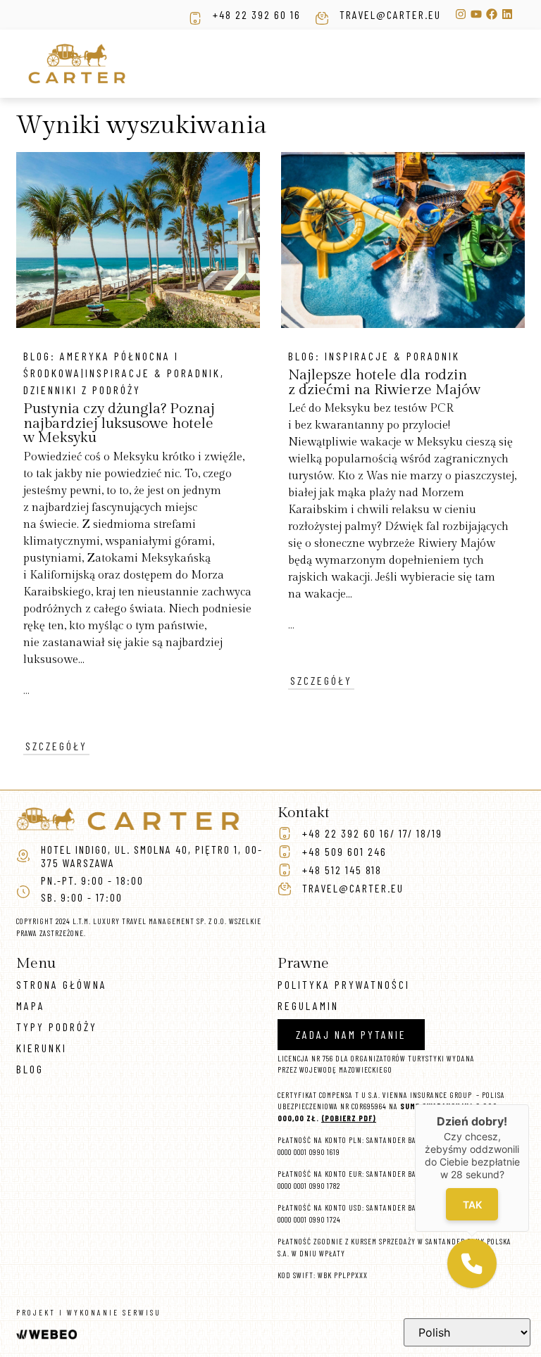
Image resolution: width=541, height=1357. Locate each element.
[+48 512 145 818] (285, 870)
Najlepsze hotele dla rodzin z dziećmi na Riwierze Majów (384, 382)
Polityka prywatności (344, 984)
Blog (30, 1068)
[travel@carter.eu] (322, 18)
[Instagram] (460, 14)
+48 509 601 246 (344, 851)
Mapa (30, 1005)
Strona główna (61, 984)
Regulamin (308, 1005)
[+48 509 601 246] (285, 852)
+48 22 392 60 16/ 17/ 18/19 (372, 833)
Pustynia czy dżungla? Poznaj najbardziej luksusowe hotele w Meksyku (119, 423)
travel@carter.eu (390, 14)
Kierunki (41, 1047)
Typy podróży (56, 1026)
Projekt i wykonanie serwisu (88, 1312)
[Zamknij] (529, 1104)
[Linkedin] (507, 14)
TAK (471, 1204)
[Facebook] (491, 14)
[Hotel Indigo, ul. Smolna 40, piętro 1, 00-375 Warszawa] (23, 856)
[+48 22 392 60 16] (195, 18)
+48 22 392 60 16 (257, 14)
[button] (472, 1263)
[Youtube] (476, 14)
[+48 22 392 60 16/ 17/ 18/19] (285, 833)
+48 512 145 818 (342, 869)
